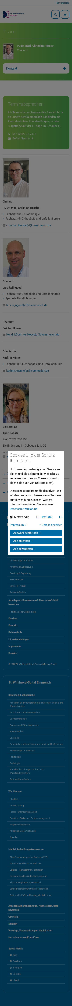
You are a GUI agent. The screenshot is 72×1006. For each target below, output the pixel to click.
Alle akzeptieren (23, 549)
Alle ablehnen (21, 541)
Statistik (46, 517)
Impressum (17, 525)
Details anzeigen (52, 525)
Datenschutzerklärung (23, 509)
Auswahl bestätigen (25, 533)
